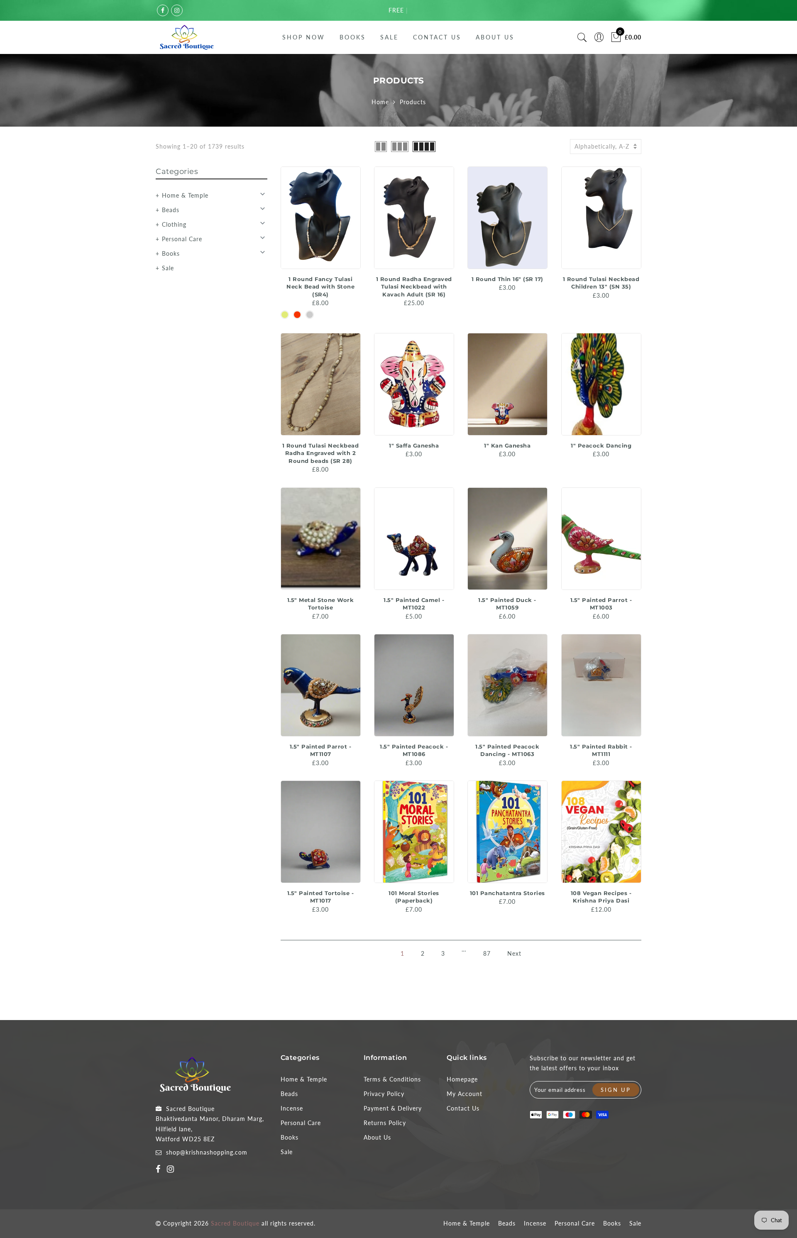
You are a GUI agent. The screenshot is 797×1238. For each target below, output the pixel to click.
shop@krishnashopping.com (206, 1152)
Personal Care (182, 238)
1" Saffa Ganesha (414, 445)
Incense (292, 1108)
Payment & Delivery (393, 1108)
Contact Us (437, 37)
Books (353, 37)
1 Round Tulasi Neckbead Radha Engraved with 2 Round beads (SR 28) (320, 453)
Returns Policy (385, 1122)
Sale (389, 37)
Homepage (462, 1079)
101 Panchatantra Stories (507, 893)
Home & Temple (185, 195)
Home (380, 101)
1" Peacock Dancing (601, 445)
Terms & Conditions (392, 1079)
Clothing (174, 224)
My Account (464, 1093)
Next (514, 953)
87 (487, 953)
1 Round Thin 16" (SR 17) (507, 279)
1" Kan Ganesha (507, 445)
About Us (495, 37)
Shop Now (303, 37)
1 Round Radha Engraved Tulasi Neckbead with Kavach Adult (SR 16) (414, 287)
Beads (170, 209)
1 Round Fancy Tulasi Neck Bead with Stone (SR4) (320, 287)
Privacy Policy (384, 1093)
